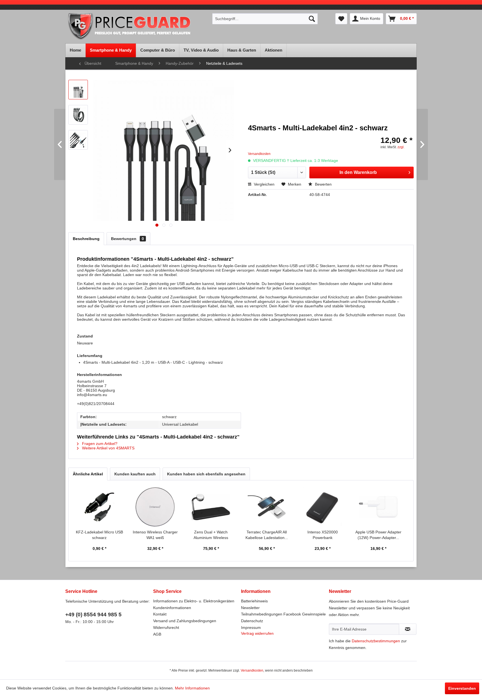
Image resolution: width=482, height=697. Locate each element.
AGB (157, 634)
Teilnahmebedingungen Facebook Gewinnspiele (283, 614)
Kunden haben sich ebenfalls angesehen (206, 474)
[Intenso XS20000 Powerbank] (322, 506)
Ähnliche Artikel (88, 474)
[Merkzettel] (341, 18)
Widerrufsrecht (166, 627)
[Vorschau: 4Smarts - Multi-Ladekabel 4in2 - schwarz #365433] (78, 114)
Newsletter (250, 607)
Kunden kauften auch (135, 474)
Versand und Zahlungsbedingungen (184, 621)
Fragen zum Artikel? (99, 443)
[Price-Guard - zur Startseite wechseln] (137, 26)
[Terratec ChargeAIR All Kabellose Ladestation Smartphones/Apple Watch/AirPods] (266, 506)
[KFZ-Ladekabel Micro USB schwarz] (99, 506)
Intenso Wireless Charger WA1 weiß (155, 535)
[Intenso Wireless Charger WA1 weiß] (155, 506)
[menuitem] (265, 18)
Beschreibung (86, 238)
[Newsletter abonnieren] (407, 629)
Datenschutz (252, 621)
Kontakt (160, 614)
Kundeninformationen (172, 607)
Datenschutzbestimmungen (376, 641)
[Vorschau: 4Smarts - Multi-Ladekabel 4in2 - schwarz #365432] (78, 89)
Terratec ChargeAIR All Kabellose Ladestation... (266, 535)
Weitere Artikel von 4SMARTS (107, 448)
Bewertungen (127, 238)
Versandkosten (252, 670)
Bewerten (323, 184)
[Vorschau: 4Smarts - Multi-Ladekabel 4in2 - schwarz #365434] (78, 140)
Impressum (251, 627)
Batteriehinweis (254, 601)
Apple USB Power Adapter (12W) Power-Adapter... (378, 535)
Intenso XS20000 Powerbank (322, 535)
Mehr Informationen (192, 688)
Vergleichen (263, 184)
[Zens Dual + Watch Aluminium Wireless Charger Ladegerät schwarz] (211, 506)
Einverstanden (462, 688)
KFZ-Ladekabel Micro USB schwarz (99, 535)
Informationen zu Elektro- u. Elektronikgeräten (193, 601)
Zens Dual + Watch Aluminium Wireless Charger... (211, 535)
